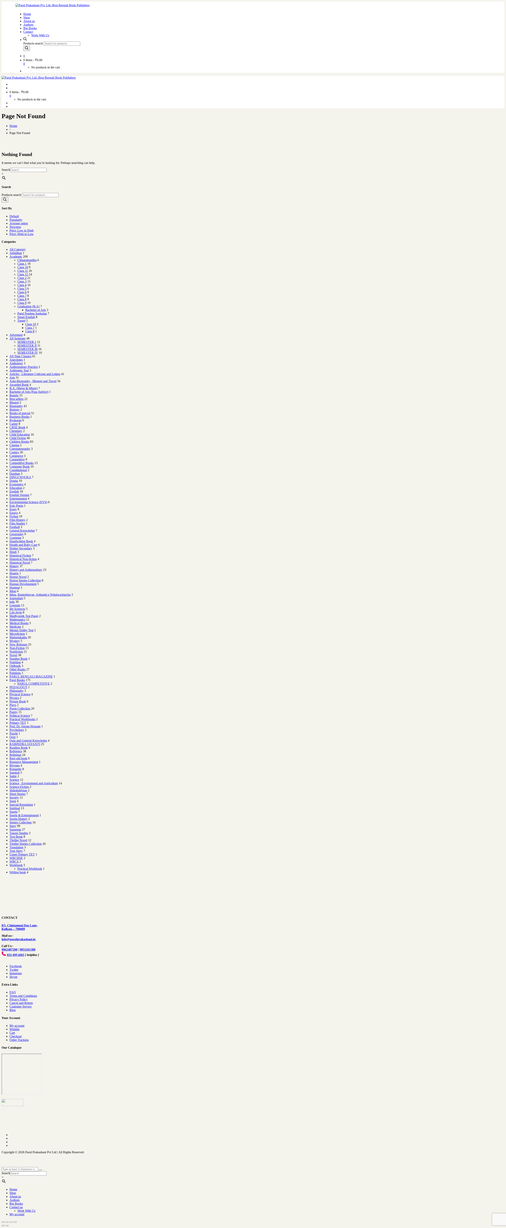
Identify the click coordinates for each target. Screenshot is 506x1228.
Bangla (13, 395)
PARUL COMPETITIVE (33, 683)
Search (6, 169)
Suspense (15, 829)
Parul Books (17, 680)
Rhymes (14, 765)
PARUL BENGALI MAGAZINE (31, 676)
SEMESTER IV (27, 352)
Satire (13, 776)
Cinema (14, 445)
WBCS (14, 861)
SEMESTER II (27, 345)
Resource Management (23, 762)
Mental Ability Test (21, 630)
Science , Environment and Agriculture (33, 783)
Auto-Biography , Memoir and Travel (32, 381)
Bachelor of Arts (35, 310)
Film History (17, 520)
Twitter (13, 969)
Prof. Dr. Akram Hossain (25, 726)
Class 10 (22, 267)
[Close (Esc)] (3, 1222)
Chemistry (15, 431)
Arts (12, 377)
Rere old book (18, 758)
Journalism (16, 598)
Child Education (19, 434)
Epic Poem (16, 505)
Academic (15, 256)
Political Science (19, 715)
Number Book (18, 658)
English (14, 491)
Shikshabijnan (18, 790)
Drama (13, 480)
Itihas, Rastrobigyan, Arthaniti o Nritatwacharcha (40, 594)
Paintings (15, 673)
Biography (16, 406)
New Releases (18, 644)
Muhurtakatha (18, 637)
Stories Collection (20, 822)
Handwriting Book (21, 541)
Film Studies (17, 523)
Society (14, 797)
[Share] (7, 1222)
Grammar (15, 537)
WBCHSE (16, 858)
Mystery (14, 641)
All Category (17, 249)
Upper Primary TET (22, 854)
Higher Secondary (20, 548)
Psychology (16, 730)
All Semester (17, 338)
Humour (14, 587)
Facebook (15, 966)
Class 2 (21, 278)
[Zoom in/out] (15, 1222)
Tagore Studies (18, 833)
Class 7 (21, 295)
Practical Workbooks (22, 719)
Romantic (15, 769)
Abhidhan (15, 253)
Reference (15, 751)
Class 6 (21, 292)
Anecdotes (16, 359)
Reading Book (18, 747)
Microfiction (17, 633)
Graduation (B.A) (28, 306)
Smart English (26, 317)
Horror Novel (17, 577)
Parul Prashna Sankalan (32, 313)
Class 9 (21, 302)
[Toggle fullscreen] (11, 1222)
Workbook (16, 865)
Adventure (16, 335)
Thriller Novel (18, 840)
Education (15, 488)
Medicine (15, 626)
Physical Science (19, 694)
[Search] (26, 48)
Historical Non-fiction (23, 559)
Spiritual (14, 808)
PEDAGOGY (18, 687)
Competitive (17, 459)
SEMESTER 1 (26, 342)
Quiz (12, 737)
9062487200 (9, 949)
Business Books (19, 416)
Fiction (13, 516)
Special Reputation (21, 804)
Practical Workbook (29, 868)
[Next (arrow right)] (7, 1225)
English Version (19, 495)
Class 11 (22, 270)
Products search (33, 43)
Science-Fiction (19, 786)
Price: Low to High (21, 230)
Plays (12, 705)
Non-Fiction (17, 648)
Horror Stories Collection (25, 580)
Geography (16, 534)
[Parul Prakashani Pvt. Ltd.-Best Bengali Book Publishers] (52, 5)
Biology (14, 409)
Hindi (13, 552)
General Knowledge (22, 530)
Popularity (15, 219)
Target (21, 320)
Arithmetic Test (19, 370)
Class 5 (21, 288)
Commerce (16, 456)
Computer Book (19, 466)
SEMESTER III (27, 349)
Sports (13, 811)
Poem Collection (19, 708)
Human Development (22, 584)
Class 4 (21, 285)
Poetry (13, 712)
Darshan (14, 473)
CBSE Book (17, 427)
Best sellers (16, 399)
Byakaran (15, 420)
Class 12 (22, 274)
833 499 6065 (15, 955)
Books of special (19, 413)
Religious (15, 754)
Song (12, 801)
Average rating (18, 223)
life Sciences (17, 609)
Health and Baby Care (23, 544)
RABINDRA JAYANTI (24, 744)
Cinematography (19, 448)
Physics (14, 698)
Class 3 (21, 281)
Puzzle (13, 733)
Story (12, 826)
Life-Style (15, 612)
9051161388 (27, 949)
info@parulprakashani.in (19, 939)
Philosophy (16, 690)
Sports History (18, 819)
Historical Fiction (20, 555)
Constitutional (18, 470)
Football (14, 527)
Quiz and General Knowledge (28, 740)
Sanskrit (14, 772)
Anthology (16, 363)
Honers (14, 573)
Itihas (12, 591)
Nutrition (15, 662)
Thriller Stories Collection (25, 843)
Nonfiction (16, 651)
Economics (16, 484)
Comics (14, 452)
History (14, 566)
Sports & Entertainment (24, 815)
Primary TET (17, 722)
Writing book (17, 872)
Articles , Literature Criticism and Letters (34, 374)
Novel (13, 655)
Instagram (15, 973)
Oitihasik (15, 665)
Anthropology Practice (23, 367)
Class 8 (21, 299)
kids (12, 601)
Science (14, 779)
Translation (16, 847)
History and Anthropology (25, 569)
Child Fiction (17, 438)
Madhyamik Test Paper (23, 616)
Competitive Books (21, 463)
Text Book (16, 836)
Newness (15, 227)
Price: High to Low (21, 234)
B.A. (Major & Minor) (23, 388)
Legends (14, 605)
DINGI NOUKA (20, 477)
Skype (13, 976)
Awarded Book (19, 384)
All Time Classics (20, 356)
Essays (13, 512)
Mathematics (17, 619)
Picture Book (17, 701)
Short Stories (17, 794)
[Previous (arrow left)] (3, 1225)
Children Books (19, 441)
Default (14, 216)
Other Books (17, 669)
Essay (13, 509)
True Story (16, 851)
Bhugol (14, 402)
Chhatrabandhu (27, 260)
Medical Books (18, 623)
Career (13, 423)
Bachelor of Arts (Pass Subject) (28, 391)
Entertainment (18, 498)
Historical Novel (19, 562)
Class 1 (21, 263)
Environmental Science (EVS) (28, 502)
